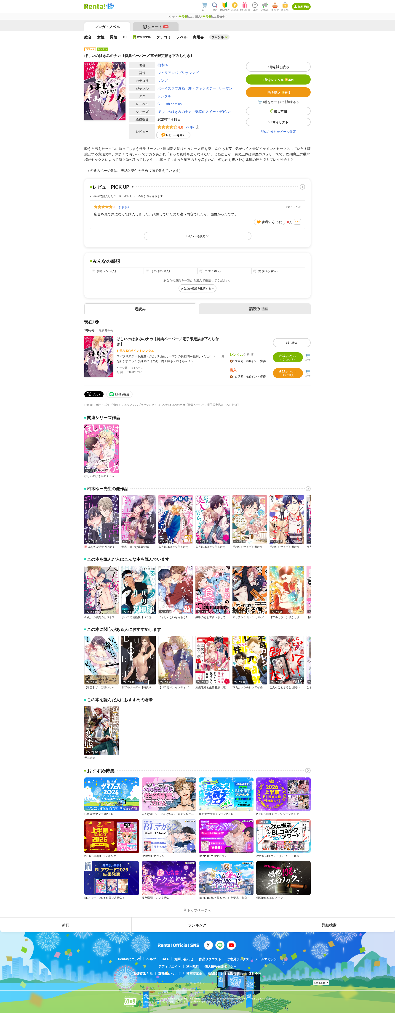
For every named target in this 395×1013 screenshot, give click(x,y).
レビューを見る (196, 236)
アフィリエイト (169, 966)
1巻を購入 (278, 92)
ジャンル (217, 37)
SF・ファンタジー (202, 88)
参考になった (272, 221)
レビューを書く (175, 135)
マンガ (162, 80)
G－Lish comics (169, 103)
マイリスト (280, 122)
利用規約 (192, 966)
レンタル (164, 95)
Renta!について (129, 959)
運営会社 (254, 973)
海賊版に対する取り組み (225, 973)
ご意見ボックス (238, 959)
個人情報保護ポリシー (221, 966)
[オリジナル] (142, 37)
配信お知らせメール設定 (278, 131)
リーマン (225, 88)
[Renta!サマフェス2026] (109, 6)
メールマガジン (266, 959)
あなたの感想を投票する (196, 288)
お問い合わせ (183, 959)
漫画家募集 (194, 973)
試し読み (291, 343)
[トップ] (94, 6)
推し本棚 (280, 111)
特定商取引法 (143, 973)
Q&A (165, 959)
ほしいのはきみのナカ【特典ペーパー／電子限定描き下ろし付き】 (168, 341)
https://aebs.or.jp (149, 1004)
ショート (158, 26)
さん (124, 206)
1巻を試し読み (278, 66)
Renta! (88, 404)
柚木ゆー (164, 64)
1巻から (89, 330)
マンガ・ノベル (107, 26)
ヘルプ (151, 959)
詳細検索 (329, 925)
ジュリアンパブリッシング (178, 72)
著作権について (169, 973)
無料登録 (303, 7)
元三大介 (89, 757)
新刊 (65, 925)
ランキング (197, 925)
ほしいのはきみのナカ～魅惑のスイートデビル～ (195, 111)
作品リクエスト (210, 959)
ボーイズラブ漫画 (171, 88)
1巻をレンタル (278, 79)
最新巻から (106, 330)
